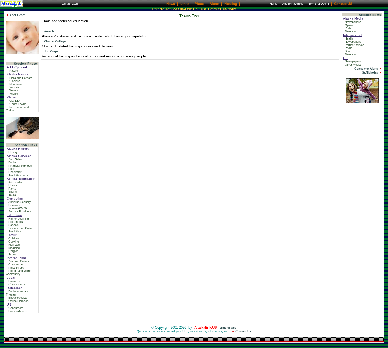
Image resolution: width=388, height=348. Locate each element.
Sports (12, 191)
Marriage (14, 244)
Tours (12, 194)
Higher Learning (18, 218)
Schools (13, 224)
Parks (12, 188)
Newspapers (353, 21)
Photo (199, 4)
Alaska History (18, 148)
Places (12, 97)
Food (11, 168)
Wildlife (13, 93)
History (13, 152)
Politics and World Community (18, 272)
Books (12, 162)
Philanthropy (16, 267)
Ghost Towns (17, 103)
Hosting (230, 4)
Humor (12, 185)
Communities (16, 284)
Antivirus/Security (19, 202)
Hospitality (15, 171)
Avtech (49, 31)
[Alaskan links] (22, 127)
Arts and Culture (18, 261)
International (16, 257)
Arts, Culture (16, 182)
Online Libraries (18, 300)
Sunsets (14, 87)
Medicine (14, 247)
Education (14, 215)
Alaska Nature (18, 74)
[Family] (362, 102)
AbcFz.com (17, 15)
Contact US (343, 4)
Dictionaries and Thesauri (17, 293)
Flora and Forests (20, 77)
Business (14, 281)
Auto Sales (15, 159)
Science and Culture (21, 228)
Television (351, 31)
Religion (13, 251)
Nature (13, 70)
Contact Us (243, 331)
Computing (15, 198)
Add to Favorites (293, 3)
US (9, 304)
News (170, 4)
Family (12, 234)
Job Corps (51, 51)
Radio (349, 28)
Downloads (15, 205)
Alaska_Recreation (21, 178)
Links (184, 4)
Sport (348, 51)
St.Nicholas (370, 72)
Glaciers (14, 81)
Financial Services (20, 165)
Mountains (15, 84)
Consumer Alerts (366, 68)
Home (273, 3)
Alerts (214, 4)
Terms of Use (317, 3)
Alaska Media (353, 18)
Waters (13, 90)
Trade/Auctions (18, 175)
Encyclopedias (17, 297)
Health (349, 38)
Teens (12, 254)
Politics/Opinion (355, 44)
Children (13, 238)
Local (11, 277)
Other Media (353, 64)
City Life (14, 100)
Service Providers (19, 211)
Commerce (15, 264)
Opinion (350, 25)
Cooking (13, 241)
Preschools (15, 221)
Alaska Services (19, 155)
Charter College (55, 41)
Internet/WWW (17, 208)
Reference (15, 287)
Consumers (15, 308)
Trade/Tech (15, 231)
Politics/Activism (18, 311)
